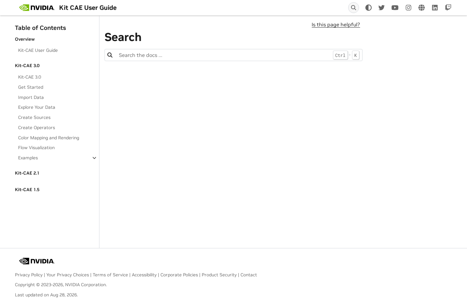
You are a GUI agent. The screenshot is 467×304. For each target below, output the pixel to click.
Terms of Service (110, 275)
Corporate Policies (179, 275)
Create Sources (34, 117)
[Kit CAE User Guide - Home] (37, 7)
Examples (28, 158)
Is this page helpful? (336, 24)
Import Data (31, 97)
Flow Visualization (36, 147)
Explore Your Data (36, 107)
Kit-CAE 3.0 (29, 77)
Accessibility (144, 275)
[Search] (353, 7)
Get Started (30, 87)
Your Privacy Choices (67, 275)
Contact (248, 275)
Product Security (219, 275)
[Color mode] (368, 7)
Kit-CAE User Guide (38, 50)
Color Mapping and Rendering (48, 138)
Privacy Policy (29, 275)
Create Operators (36, 127)
